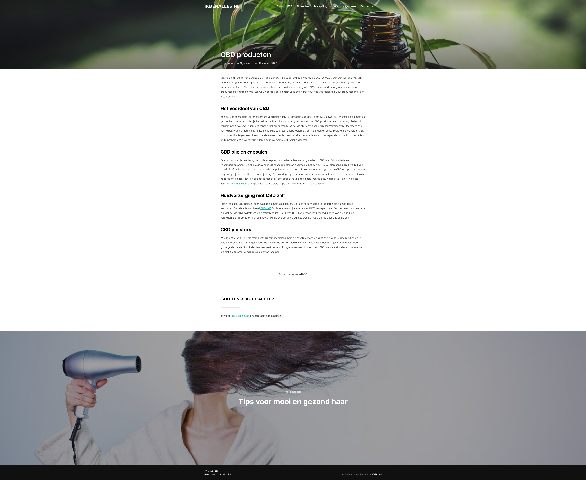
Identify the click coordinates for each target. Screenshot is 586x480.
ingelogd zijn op (240, 315)
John (230, 63)
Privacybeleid (211, 470)
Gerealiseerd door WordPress (218, 474)
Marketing (320, 6)
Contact (365, 6)
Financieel (303, 6)
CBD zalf (265, 208)
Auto (280, 6)
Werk (335, 6)
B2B (289, 6)
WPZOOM (377, 474)
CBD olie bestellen (236, 183)
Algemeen (349, 6)
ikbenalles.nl (222, 6)
